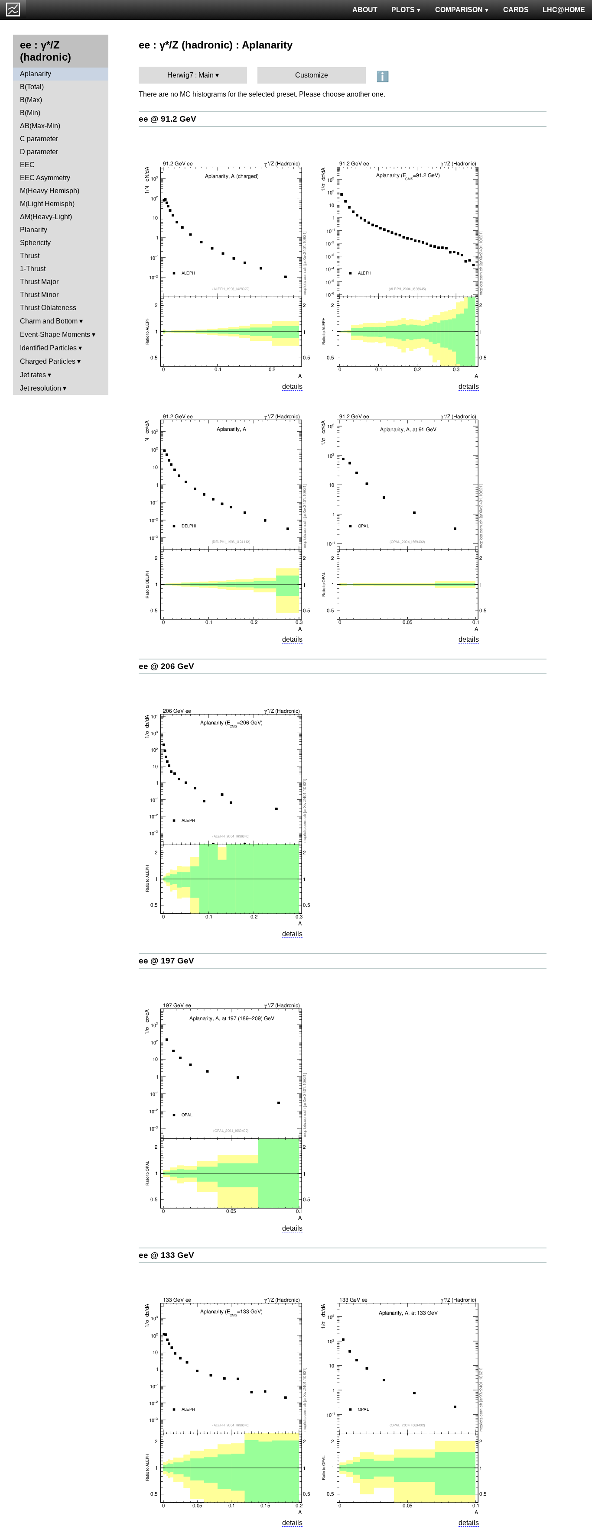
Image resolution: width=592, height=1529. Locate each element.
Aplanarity (35, 74)
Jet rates (33, 374)
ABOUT (364, 9)
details (292, 386)
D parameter (39, 151)
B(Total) (32, 87)
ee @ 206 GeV (166, 666)
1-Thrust (33, 268)
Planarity (33, 229)
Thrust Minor (39, 294)
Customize (311, 75)
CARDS (516, 9)
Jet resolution (40, 388)
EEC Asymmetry (45, 177)
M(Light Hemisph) (47, 203)
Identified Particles (48, 348)
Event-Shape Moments (55, 334)
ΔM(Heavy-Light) (46, 216)
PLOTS (403, 9)
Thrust (29, 255)
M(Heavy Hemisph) (49, 190)
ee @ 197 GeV (166, 960)
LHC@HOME (564, 9)
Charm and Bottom (49, 321)
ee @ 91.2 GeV (167, 118)
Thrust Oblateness (48, 307)
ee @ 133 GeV (166, 1255)
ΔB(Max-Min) (40, 125)
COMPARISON (459, 9)
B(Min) (30, 112)
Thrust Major (39, 281)
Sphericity (35, 242)
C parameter (39, 138)
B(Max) (31, 99)
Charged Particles (47, 361)
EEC (27, 164)
